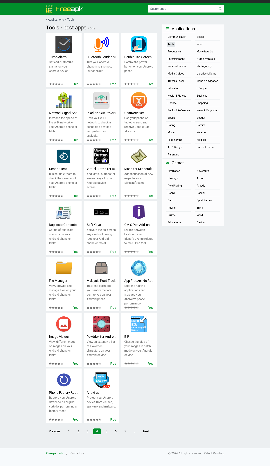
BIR (126, 337)
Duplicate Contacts (63, 225)
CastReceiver (134, 113)
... (134, 431)
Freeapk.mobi (54, 453)
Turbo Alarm (58, 57)
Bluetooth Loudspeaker (101, 57)
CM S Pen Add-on (137, 225)
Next (146, 431)
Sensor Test (58, 169)
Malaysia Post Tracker (101, 281)
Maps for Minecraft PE (139, 169)
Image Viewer (59, 337)
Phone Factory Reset (63, 392)
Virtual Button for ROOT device (101, 169)
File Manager (58, 281)
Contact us (77, 453)
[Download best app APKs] (64, 9)
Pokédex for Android (101, 337)
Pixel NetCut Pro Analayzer (101, 113)
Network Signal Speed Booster (63, 113)
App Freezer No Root (139, 281)
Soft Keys (94, 225)
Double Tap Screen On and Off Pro (139, 57)
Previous (54, 431)
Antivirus (93, 392)
